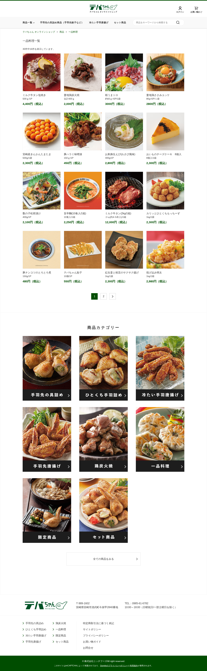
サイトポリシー (92, 629)
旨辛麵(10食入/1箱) (75, 213)
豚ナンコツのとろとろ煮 (37, 272)
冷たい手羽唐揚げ (99, 22)
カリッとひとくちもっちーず (163, 213)
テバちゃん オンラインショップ (39, 32)
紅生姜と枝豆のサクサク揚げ (122, 272)
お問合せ (88, 647)
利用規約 (134, 666)
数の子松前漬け (32, 213)
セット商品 (120, 22)
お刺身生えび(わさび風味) (120, 154)
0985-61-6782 (140, 603)
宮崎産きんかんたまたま (37, 154)
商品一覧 (27, 22)
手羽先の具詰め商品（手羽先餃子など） (62, 22)
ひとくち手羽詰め (36, 629)
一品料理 (73, 32)
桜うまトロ (111, 95)
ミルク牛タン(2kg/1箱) (118, 213)
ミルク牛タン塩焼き (34, 95)
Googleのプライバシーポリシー (114, 666)
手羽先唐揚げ (33, 641)
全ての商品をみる (103, 559)
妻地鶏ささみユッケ (158, 95)
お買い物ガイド (92, 641)
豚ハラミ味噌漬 (73, 154)
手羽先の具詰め (35, 623)
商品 (62, 32)
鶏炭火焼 (61, 623)
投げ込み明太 (154, 272)
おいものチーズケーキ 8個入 (163, 154)
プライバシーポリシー (96, 635)
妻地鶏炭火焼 (73, 95)
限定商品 (61, 635)
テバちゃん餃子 (73, 272)
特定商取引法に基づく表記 (98, 623)
